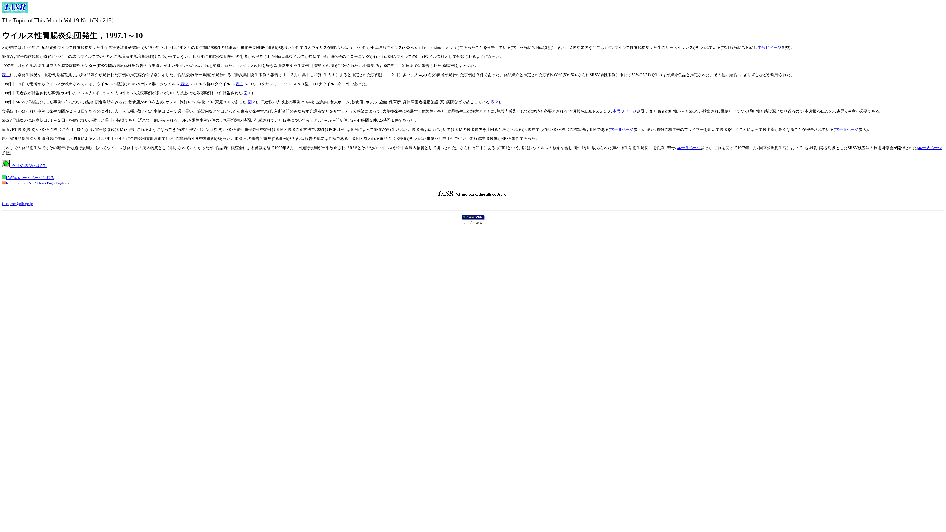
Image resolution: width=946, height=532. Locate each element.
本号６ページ (622, 129)
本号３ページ (624, 111)
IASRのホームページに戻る (30, 178)
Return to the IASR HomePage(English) (37, 183)
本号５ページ (847, 129)
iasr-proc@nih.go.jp (17, 204)
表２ (185, 84)
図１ (248, 93)
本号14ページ (769, 47)
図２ (252, 102)
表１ (6, 75)
